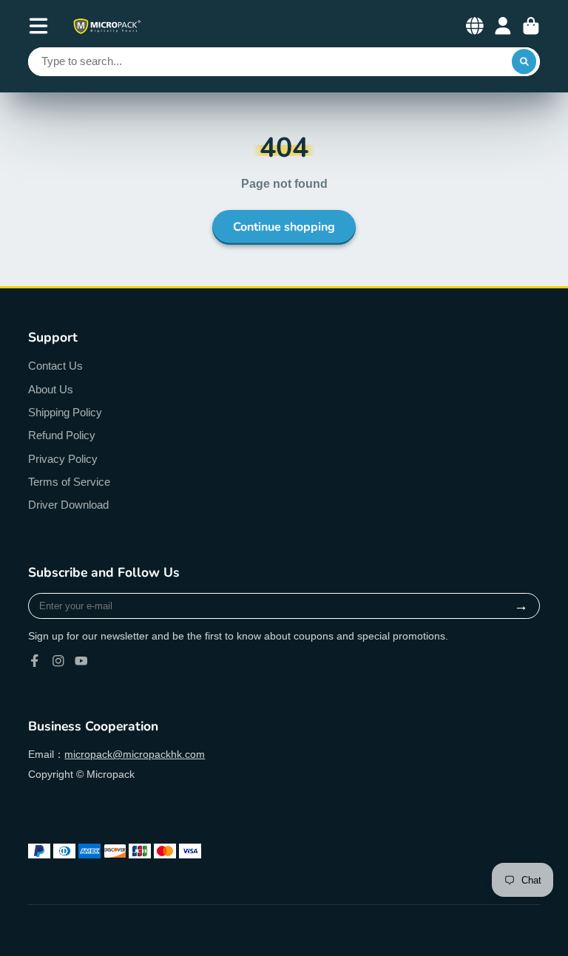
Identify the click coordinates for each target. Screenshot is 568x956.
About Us (50, 389)
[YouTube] (81, 661)
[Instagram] (58, 661)
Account (503, 26)
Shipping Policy (65, 412)
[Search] (524, 62)
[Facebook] (34, 661)
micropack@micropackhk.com (134, 754)
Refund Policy (61, 435)
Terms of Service (69, 481)
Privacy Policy (63, 458)
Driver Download (68, 504)
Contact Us (55, 365)
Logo (106, 26)
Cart (531, 26)
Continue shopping (284, 227)
